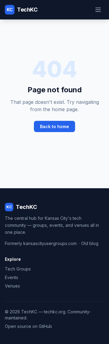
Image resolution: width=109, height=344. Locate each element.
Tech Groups (18, 268)
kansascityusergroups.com (50, 243)
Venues (12, 285)
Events (11, 277)
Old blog (89, 243)
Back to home (54, 126)
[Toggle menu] (98, 10)
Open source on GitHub (28, 326)
